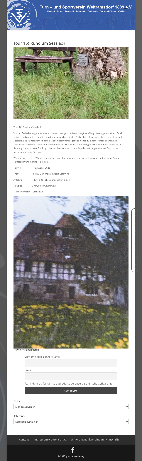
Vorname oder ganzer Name (42, 356)
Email (28, 370)
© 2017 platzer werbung (71, 456)
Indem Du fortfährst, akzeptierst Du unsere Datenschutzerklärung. (71, 383)
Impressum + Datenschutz (50, 439)
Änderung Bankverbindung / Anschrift (95, 439)
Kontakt (24, 439)
